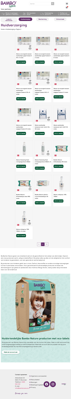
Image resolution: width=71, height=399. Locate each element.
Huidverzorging (10, 29)
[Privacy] (38, 387)
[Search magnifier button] (52, 3)
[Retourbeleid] (38, 379)
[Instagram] (53, 384)
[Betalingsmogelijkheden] (38, 384)
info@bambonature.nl (22, 388)
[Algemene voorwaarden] (38, 376)
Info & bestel (21, 62)
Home (2, 29)
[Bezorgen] (38, 382)
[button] (66, 3)
